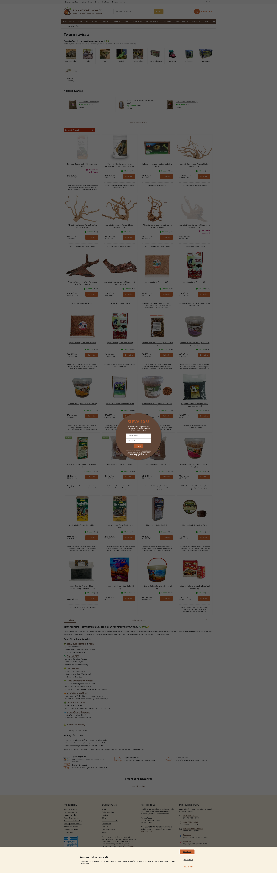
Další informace (86, 864)
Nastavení (187, 852)
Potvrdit (138, 446)
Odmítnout (188, 860)
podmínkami (146, 451)
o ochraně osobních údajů (139, 452)
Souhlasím (188, 867)
